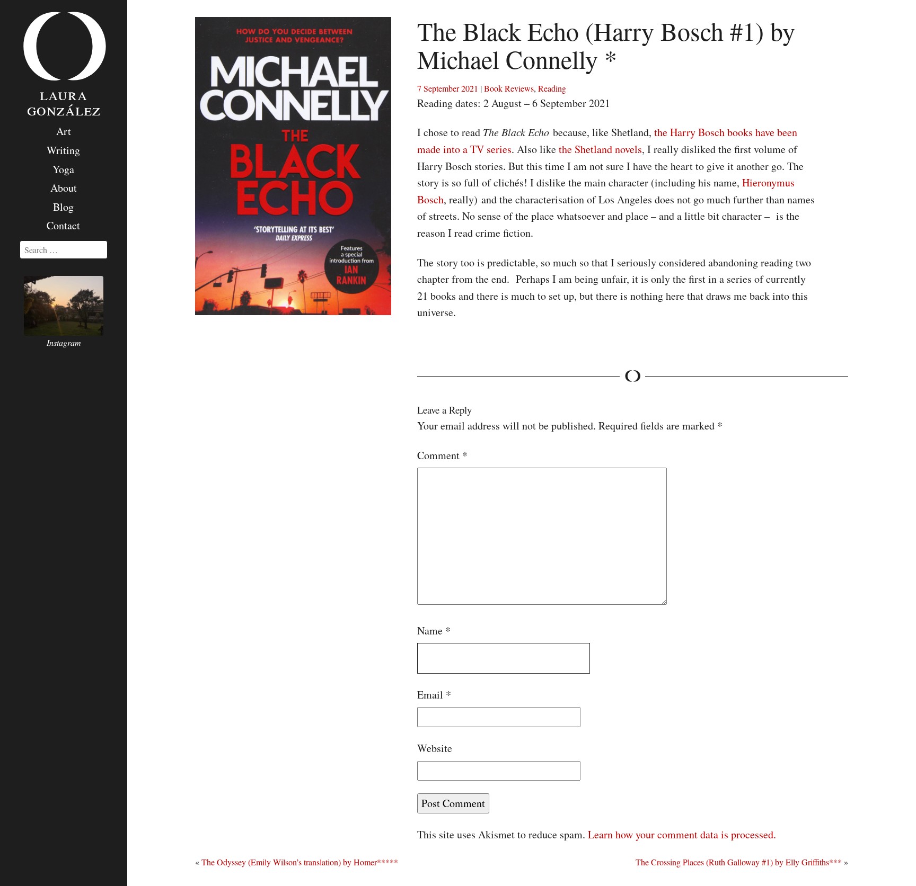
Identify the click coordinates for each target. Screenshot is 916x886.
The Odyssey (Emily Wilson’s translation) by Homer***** (299, 861)
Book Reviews (509, 88)
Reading (552, 88)
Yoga (63, 169)
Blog (63, 207)
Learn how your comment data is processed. (682, 834)
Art (63, 131)
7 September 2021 (447, 88)
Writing (63, 150)
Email (434, 694)
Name (434, 630)
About (63, 188)
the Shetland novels (600, 149)
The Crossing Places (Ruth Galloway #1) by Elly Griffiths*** (739, 861)
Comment (442, 455)
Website (434, 748)
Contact (63, 225)
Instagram (64, 342)
